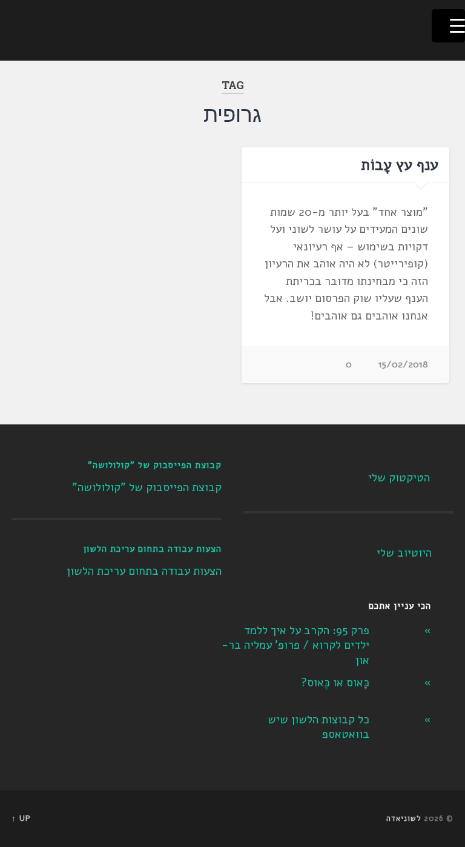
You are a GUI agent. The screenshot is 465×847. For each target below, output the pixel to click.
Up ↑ (21, 818)
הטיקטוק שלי (399, 478)
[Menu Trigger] (448, 25)
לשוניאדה (403, 818)
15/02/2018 (403, 364)
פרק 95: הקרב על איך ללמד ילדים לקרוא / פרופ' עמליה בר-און (295, 645)
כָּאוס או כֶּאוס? (335, 683)
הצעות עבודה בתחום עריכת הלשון (152, 549)
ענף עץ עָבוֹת (399, 165)
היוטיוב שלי (404, 553)
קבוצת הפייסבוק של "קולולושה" (155, 465)
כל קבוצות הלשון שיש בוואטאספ (318, 727)
